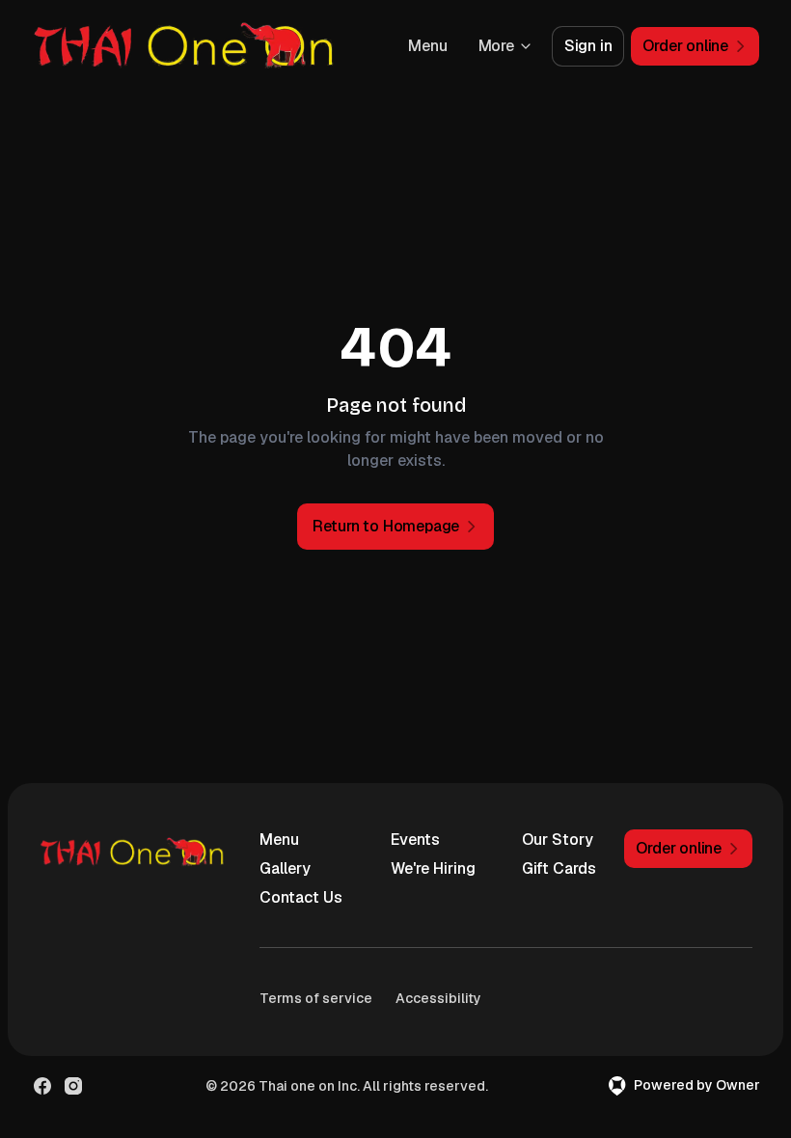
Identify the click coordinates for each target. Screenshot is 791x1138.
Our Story (557, 839)
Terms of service (315, 998)
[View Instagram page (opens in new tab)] (73, 1085)
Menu (427, 46)
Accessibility (438, 998)
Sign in (588, 46)
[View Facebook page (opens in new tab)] (42, 1085)
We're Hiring (433, 868)
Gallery (285, 868)
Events (415, 839)
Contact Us (300, 897)
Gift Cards (559, 868)
